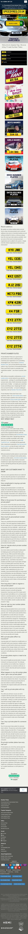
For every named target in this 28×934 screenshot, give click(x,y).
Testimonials (3, 851)
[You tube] (15, 867)
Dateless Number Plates (19, 884)
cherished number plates (20, 458)
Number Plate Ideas (17, 390)
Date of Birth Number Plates (7, 812)
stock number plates (18, 395)
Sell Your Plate (4, 823)
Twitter (3, 838)
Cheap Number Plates (5, 804)
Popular (5, 62)
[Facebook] (8, 867)
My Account (8, 870)
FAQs (2, 845)
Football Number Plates (6, 814)
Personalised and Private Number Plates (9, 802)
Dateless (7, 52)
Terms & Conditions (16, 870)
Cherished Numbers (5, 807)
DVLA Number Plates (5, 880)
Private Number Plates (5, 876)
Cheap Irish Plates (5, 805)
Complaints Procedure (5, 873)
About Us (3, 849)
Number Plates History (6, 858)
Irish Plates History (5, 859)
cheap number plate (15, 399)
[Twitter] (12, 867)
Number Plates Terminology (7, 856)
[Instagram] (19, 867)
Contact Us (2, 870)
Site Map (16, 871)
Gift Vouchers (4, 826)
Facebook (3, 837)
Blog (3, 835)
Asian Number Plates (5, 816)
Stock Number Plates (5, 818)
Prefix (6, 55)
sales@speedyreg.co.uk (9, 17)
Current (6, 58)
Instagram (4, 840)
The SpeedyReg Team (5, 847)
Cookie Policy (10, 871)
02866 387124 (6, 15)
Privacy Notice (3, 871)
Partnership (3, 824)
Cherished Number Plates (6, 884)
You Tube (4, 833)
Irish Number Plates (21, 434)
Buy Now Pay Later (5, 828)
